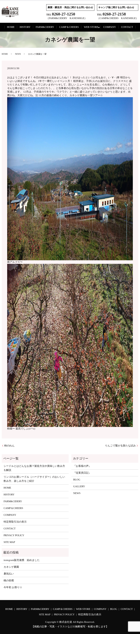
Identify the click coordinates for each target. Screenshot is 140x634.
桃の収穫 (9, 580)
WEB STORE (91, 27)
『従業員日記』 (82, 472)
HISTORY (25, 27)
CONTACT (127, 27)
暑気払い (9, 573)
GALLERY (79, 486)
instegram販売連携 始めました (22, 560)
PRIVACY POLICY (14, 535)
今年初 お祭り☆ (13, 587)
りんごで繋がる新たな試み (120, 445)
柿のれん (9, 445)
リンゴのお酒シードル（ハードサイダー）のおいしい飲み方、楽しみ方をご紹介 (34, 478)
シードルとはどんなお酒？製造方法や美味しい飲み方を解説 (34, 468)
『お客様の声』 (82, 466)
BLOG (76, 479)
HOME (11, 27)
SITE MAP (9, 542)
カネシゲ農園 (11, 567)
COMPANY (109, 27)
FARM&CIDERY (45, 27)
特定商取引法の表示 (15, 521)
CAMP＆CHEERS (69, 27)
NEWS (18, 54)
